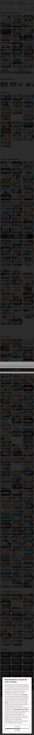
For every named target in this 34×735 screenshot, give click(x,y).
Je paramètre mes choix (12, 728)
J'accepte (17, 726)
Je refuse (17, 730)
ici (21, 722)
